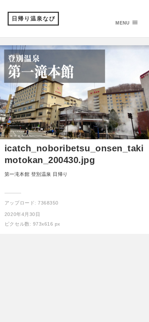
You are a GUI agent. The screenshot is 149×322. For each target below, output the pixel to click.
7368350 (48, 203)
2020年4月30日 (22, 214)
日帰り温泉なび (33, 18)
